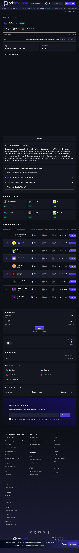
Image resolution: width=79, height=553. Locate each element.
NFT (55, 465)
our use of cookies (39, 545)
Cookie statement (10, 517)
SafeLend (16, 17)
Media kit (7, 499)
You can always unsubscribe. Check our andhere (35, 419)
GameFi (56, 451)
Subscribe (65, 415)
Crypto (56, 472)
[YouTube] (39, 532)
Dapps (56, 448)
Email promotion (34, 463)
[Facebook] (49, 3)
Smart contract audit (35, 471)
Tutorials (56, 469)
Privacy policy (9, 514)
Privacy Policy (51, 419)
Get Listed (69, 3)
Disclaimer (8, 521)
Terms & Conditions (11, 510)
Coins (9, 17)
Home (4, 17)
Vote (39, 328)
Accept (73, 544)
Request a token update (12, 458)
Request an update (35, 448)
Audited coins (33, 474)
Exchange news (59, 455)
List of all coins (9, 437)
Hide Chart (39, 138)
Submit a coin (9, 455)
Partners (7, 495)
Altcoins (56, 462)
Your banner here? (69, 11)
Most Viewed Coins (10, 451)
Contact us (8, 502)
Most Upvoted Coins (11, 448)
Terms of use (40, 419)
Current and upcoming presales (14, 441)
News (56, 437)
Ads (30, 456)
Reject (64, 544)
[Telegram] (30, 532)
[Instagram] (46, 3)
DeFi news (57, 444)
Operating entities (10, 524)
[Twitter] (44, 3)
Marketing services (35, 459)
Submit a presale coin (36, 441)
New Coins (8, 444)
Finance (56, 441)
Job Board (8, 474)
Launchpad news (59, 458)
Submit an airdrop (34, 444)
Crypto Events (9, 487)
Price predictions (10, 466)
